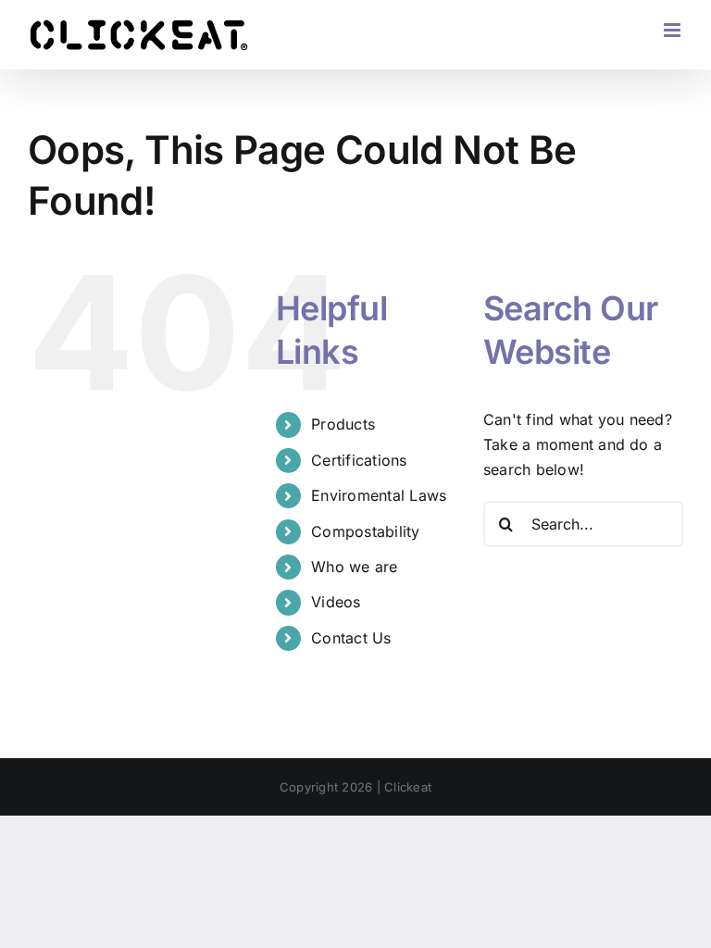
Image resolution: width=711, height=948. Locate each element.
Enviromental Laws (378, 495)
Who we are (354, 566)
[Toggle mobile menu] (673, 30)
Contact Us (351, 638)
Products (343, 424)
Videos (335, 601)
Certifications (358, 460)
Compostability (365, 531)
